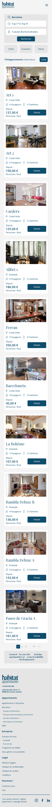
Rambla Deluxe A (20, 560)
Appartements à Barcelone (13, 703)
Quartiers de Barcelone (11, 711)
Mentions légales (9, 763)
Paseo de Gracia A (20, 618)
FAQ (4, 790)
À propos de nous (9, 736)
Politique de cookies (10, 771)
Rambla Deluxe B (20, 502)
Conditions (6, 775)
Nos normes (7, 744)
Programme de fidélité (11, 748)
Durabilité (6, 740)
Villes (4, 725)
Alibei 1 (12, 269)
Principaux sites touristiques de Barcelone (18, 715)
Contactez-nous (8, 786)
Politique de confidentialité (13, 767)
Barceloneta (16, 385)
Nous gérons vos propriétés (13, 752)
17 (34, 646)
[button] (44, 59)
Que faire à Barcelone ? (11, 718)
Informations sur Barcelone (13, 722)
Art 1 (10, 94)
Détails (37, 112)
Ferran (11, 327)
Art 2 (10, 153)
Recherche (26, 38)
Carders (12, 211)
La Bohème (15, 443)
